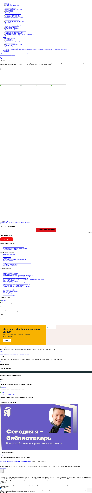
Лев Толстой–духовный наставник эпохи (14, 21)
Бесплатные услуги (9, 10)
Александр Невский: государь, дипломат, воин (13, 293)
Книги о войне (6, 270)
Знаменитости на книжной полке (10, 264)
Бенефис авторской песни (9, 290)
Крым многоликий (7, 292)
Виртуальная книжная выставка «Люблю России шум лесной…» (18, 275)
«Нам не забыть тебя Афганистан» (11, 288)
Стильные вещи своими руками (7, 55)
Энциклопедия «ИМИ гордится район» (14, 24)
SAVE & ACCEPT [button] (4, 492)
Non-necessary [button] (3, 487)
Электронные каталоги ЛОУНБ (10, 249)
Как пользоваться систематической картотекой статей (15, 248)
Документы (8, 4)
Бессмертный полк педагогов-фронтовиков (15, 35)
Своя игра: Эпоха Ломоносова (10, 265)
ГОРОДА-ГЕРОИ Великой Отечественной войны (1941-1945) (17, 263)
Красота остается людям (8, 280)
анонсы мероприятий (10, 38)
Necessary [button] (2, 481)
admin (10, 60)
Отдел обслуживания (10, 43)
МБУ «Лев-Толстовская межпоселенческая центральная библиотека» (16, 461)
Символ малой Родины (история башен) (14, 32)
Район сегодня (8, 23)
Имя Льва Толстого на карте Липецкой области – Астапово (16, 286)
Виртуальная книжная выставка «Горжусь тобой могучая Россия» (18, 276)
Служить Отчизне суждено (9, 295)
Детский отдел (8, 45)
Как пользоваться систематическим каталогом (13, 247)
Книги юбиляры (6, 261)
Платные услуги (9, 11)
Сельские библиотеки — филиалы (13, 48)
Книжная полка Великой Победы (10, 273)
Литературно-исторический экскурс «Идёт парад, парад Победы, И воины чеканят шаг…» (24, 279)
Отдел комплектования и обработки (13, 44)
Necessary (4, 482)
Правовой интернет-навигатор (12, 16)
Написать (7, 340)
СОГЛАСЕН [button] (10, 468)
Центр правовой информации (12, 46)
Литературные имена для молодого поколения (13, 285)
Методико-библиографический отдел (13, 41)
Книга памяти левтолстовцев (12, 26)
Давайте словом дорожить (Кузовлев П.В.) (15, 33)
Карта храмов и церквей (11, 27)
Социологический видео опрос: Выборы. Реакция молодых (16, 284)
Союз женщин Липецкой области (13, 14)
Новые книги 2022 (7, 258)
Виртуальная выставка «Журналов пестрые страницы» (15, 278)
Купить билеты (6, 239)
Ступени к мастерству (8, 260)
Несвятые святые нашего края (12, 28)
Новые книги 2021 (7, 257)
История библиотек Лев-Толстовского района (15, 31)
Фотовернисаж (8, 22)
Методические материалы (9, 254)
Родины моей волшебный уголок (10, 281)
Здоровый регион (9, 12)
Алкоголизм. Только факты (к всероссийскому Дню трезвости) (17, 282)
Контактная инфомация (10, 8)
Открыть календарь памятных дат (10, 394)
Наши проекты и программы (9, 255)
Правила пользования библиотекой (13, 9)
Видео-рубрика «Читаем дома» (10, 274)
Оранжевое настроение (8, 58)
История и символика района (12, 20)
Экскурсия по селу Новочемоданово (13, 29)
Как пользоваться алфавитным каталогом (12, 245)
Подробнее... (3, 468)
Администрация (9, 40)
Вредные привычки (7, 287)
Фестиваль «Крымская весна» (12, 15)
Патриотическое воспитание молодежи (14, 17)
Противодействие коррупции (12, 5)
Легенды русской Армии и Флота (10, 291)
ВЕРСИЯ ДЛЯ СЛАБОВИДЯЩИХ (47, 229)
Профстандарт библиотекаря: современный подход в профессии (15, 53)
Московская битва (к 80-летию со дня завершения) (14, 259)
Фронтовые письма (7, 272)
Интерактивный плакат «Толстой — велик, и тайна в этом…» (19, 34)
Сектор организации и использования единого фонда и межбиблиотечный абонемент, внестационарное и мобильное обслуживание (36, 49)
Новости (6, 221)
